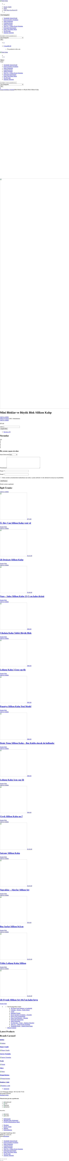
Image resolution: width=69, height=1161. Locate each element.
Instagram (6, 1088)
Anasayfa (2, 89)
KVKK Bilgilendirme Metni (12, 1122)
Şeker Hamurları (8, 21)
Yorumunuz (3, 468)
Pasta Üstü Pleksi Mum (10, 29)
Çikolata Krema (8, 23)
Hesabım (6, 1125)
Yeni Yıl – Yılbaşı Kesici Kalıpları (13, 26)
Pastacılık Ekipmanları (10, 28)
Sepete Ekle (4, 428)
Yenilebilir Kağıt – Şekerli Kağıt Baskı (22, 1026)
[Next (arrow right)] (2, 1160)
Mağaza (6, 1128)
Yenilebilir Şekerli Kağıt (10, 18)
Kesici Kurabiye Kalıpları (11, 20)
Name (2, 471)
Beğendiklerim (8, 1130)
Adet (1, 427)
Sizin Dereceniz (4, 454)
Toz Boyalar (7, 31)
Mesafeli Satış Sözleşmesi (11, 1120)
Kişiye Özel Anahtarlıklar (18, 1016)
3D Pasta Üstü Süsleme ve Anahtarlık (21, 1008)
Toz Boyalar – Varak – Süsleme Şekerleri (22, 1023)
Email (2, 474)
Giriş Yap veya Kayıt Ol (10, 10)
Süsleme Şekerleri (9, 32)
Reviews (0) (7, 432)
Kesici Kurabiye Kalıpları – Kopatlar (21, 1015)
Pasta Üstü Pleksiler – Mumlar (19, 1018)
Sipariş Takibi (7, 7)
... (4, 4)
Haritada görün (4, 1095)
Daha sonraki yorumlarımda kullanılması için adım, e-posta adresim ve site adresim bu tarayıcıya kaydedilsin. (33, 477)
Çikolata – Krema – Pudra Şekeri (20, 1010)
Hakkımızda (7, 1119)
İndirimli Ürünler (15, 1013)
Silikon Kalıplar (8, 24)
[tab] (36, 432)
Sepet (5, 8)
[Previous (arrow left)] (0, 1160)
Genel (12, 1011)
